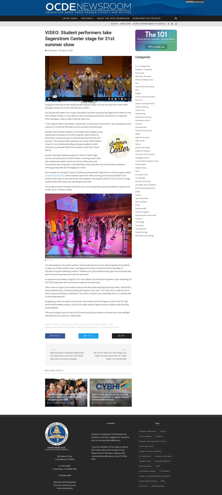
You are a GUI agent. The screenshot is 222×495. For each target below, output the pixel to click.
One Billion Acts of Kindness (145, 185)
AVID (137, 90)
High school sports (142, 137)
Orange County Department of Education (61, 327)
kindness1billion (145, 466)
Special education (141, 198)
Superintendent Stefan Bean (145, 215)
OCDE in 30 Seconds (143, 181)
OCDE (111, 324)
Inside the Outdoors (142, 151)
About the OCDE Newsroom (113, 18)
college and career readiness (150, 451)
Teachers (138, 219)
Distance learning (141, 107)
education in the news (71, 324)
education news (87, 324)
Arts (136, 83)
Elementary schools (142, 120)
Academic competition (143, 69)
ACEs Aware (139, 73)
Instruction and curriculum (145, 154)
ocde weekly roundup (147, 471)
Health (137, 134)
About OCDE (125, 24)
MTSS (137, 171)
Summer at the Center (54, 175)
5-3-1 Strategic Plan (142, 66)
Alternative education (143, 76)
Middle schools (140, 168)
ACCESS (48, 324)
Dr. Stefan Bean (145, 456)
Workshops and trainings (144, 235)
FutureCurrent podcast (143, 130)
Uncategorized (140, 229)
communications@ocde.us (109, 440)
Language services (142, 158)
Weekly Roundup (158, 486)
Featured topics (141, 127)
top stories (143, 486)
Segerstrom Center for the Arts (89, 327)
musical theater (101, 324)
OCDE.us (114, 24)
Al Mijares (57, 324)
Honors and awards (142, 147)
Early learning (140, 113)
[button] (129, 225)
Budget (138, 93)
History (138, 144)
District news (140, 110)
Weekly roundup (141, 232)
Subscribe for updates (147, 18)
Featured (86, 18)
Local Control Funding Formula (146, 161)
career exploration (146, 446)
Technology (139, 222)
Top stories (139, 225)
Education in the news (143, 117)
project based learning (148, 481)
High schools (140, 141)
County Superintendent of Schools (149, 24)
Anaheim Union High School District (152, 441)
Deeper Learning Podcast (144, 103)
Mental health (140, 164)
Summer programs (142, 212)
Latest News (70, 18)
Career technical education (145, 97)
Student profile (140, 208)
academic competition (147, 431)
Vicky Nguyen (51, 50)
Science (138, 195)
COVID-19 (139, 100)
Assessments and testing (144, 86)
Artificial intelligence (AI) (144, 80)
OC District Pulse (141, 174)
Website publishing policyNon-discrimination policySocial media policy (65, 485)
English (190, 1)
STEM (137, 205)
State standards (141, 202)
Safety (137, 191)
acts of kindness (145, 436)
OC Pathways (140, 178)
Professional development (145, 188)
